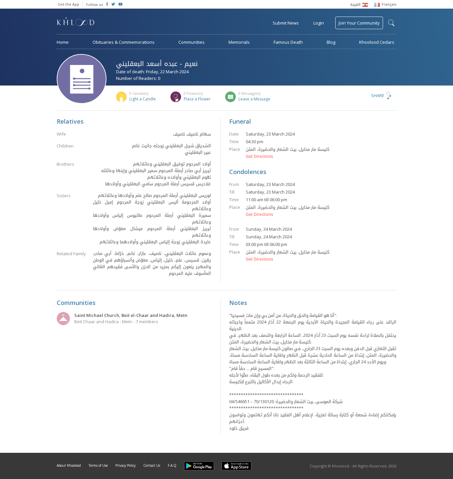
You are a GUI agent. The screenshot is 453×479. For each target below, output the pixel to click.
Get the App (68, 4)
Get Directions (259, 156)
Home (63, 42)
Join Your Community (359, 23)
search (391, 23)
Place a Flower (197, 99)
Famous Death (288, 42)
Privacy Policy (125, 465)
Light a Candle (142, 99)
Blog (331, 42)
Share (377, 95)
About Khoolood (69, 465)
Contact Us (151, 465)
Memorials (239, 42)
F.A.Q (172, 465)
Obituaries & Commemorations (124, 42)
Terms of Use (98, 465)
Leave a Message (254, 99)
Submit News (286, 23)
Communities (191, 42)
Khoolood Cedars (376, 42)
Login (318, 23)
